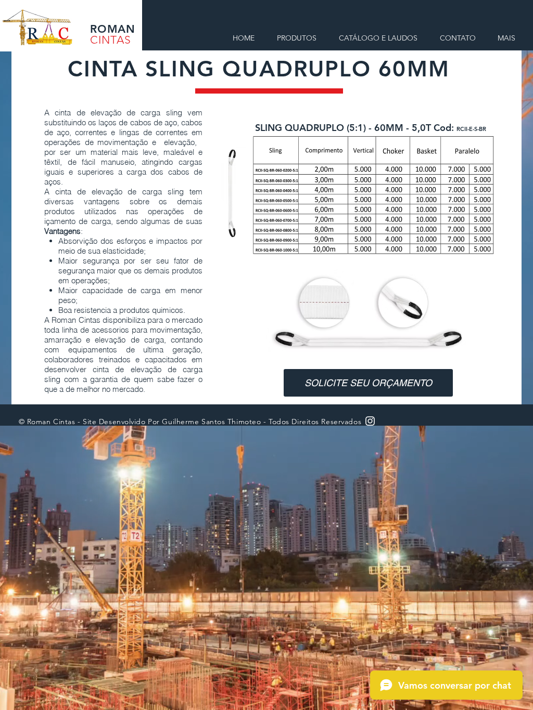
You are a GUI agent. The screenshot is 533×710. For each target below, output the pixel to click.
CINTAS (110, 39)
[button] (368, 383)
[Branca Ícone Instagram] (370, 421)
